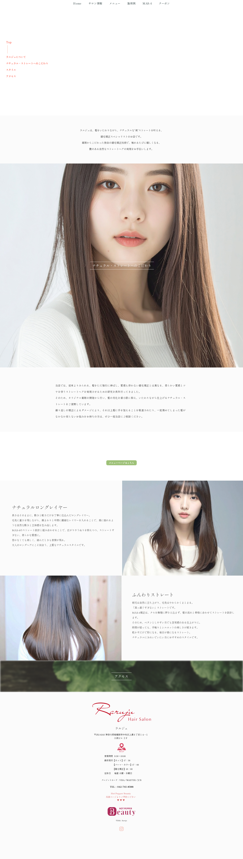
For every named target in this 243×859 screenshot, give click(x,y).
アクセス (11, 76)
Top (8, 42)
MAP (121, 751)
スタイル (11, 69)
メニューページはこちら (121, 462)
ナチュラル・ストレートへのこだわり (27, 63)
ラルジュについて (16, 56)
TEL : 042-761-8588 (121, 786)
